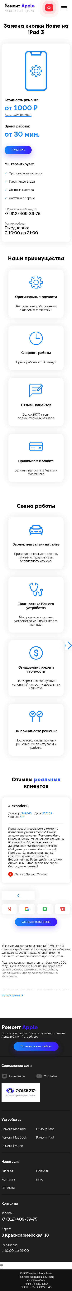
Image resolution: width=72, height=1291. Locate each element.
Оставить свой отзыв (36, 922)
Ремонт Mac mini (14, 1129)
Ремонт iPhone (12, 1146)
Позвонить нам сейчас (36, 1046)
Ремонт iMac (45, 1129)
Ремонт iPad (45, 1137)
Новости (42, 1171)
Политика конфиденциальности (36, 1277)
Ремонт (20, 8)
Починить (18, 150)
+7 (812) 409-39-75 (23, 213)
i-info (39, 1179)
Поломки (8, 1188)
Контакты (9, 1179)
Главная (7, 1171)
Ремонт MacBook (14, 1137)
